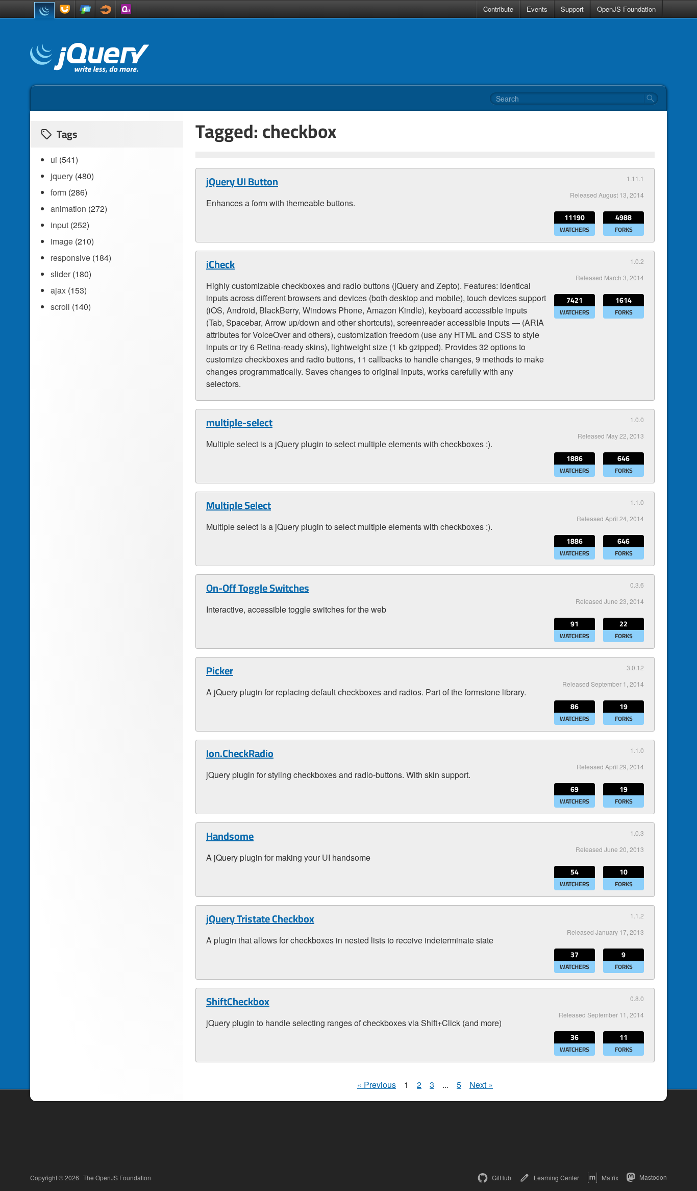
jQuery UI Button (242, 182)
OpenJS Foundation (626, 9)
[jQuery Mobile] (85, 9)
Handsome (230, 836)
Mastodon (653, 1177)
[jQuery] (44, 10)
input (59, 225)
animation (68, 208)
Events (537, 9)
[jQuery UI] (65, 9)
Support (572, 9)
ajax (58, 290)
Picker (219, 671)
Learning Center (556, 1177)
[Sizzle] (105, 9)
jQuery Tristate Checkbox (260, 919)
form (58, 192)
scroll (60, 306)
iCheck (220, 264)
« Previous (376, 1084)
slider (60, 274)
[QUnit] (126, 9)
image (62, 241)
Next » (481, 1084)
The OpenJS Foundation (117, 1178)
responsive (70, 257)
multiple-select (239, 423)
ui (54, 159)
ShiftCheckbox (237, 1001)
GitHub (501, 1177)
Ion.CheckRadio (239, 753)
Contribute (498, 9)
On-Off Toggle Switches (257, 588)
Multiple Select (238, 505)
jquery (62, 176)
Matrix (610, 1177)
